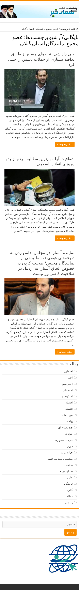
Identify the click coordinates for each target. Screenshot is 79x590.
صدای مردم (66, 471)
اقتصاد (69, 402)
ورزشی (69, 502)
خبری (70, 446)
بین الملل (67, 415)
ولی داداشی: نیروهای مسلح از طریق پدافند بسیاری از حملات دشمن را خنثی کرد (41, 59)
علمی (69, 477)
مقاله (70, 496)
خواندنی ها (67, 452)
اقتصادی (68, 408)
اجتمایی (68, 371)
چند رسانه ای (65, 427)
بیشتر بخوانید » (64, 144)
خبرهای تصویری (64, 440)
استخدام (68, 390)
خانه (73, 28)
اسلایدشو (67, 396)
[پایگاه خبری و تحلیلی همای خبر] (39, 11)
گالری (69, 489)
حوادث (69, 433)
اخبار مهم (67, 383)
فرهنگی (68, 483)
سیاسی (68, 465)
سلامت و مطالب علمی (60, 458)
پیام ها (69, 421)
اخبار (70, 377)
